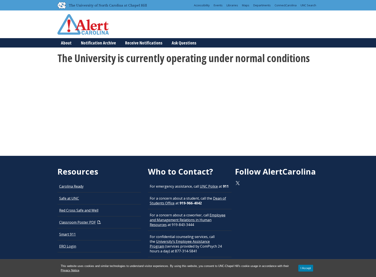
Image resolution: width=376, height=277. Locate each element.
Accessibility (202, 5)
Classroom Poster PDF (77, 222)
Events (218, 5)
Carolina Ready (71, 186)
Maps (245, 5)
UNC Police (209, 186)
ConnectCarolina (286, 5)
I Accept (305, 268)
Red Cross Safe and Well (78, 210)
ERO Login (67, 246)
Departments (262, 5)
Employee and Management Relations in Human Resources (187, 220)
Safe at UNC (69, 198)
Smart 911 (67, 234)
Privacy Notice (70, 270)
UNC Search (308, 5)
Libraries (232, 5)
